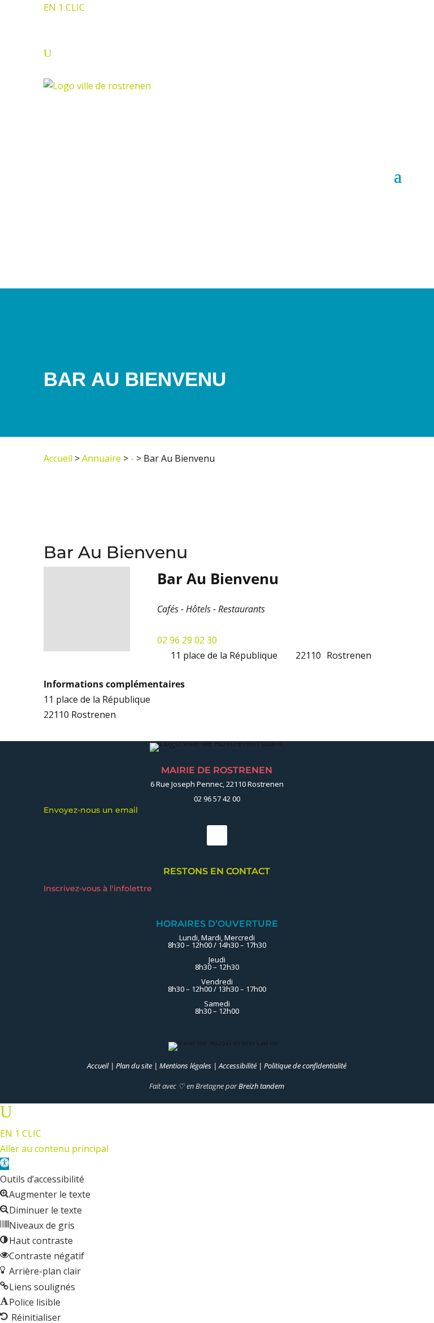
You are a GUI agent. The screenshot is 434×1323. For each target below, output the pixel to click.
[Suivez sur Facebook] (217, 835)
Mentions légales (185, 1066)
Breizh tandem (261, 1086)
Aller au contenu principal (54, 1148)
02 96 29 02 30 (187, 640)
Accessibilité (238, 1066)
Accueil (58, 458)
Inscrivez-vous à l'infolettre (99, 888)
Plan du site (134, 1066)
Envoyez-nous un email (94, 810)
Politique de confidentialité (305, 1066)
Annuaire (101, 458)
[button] (4, 1164)
